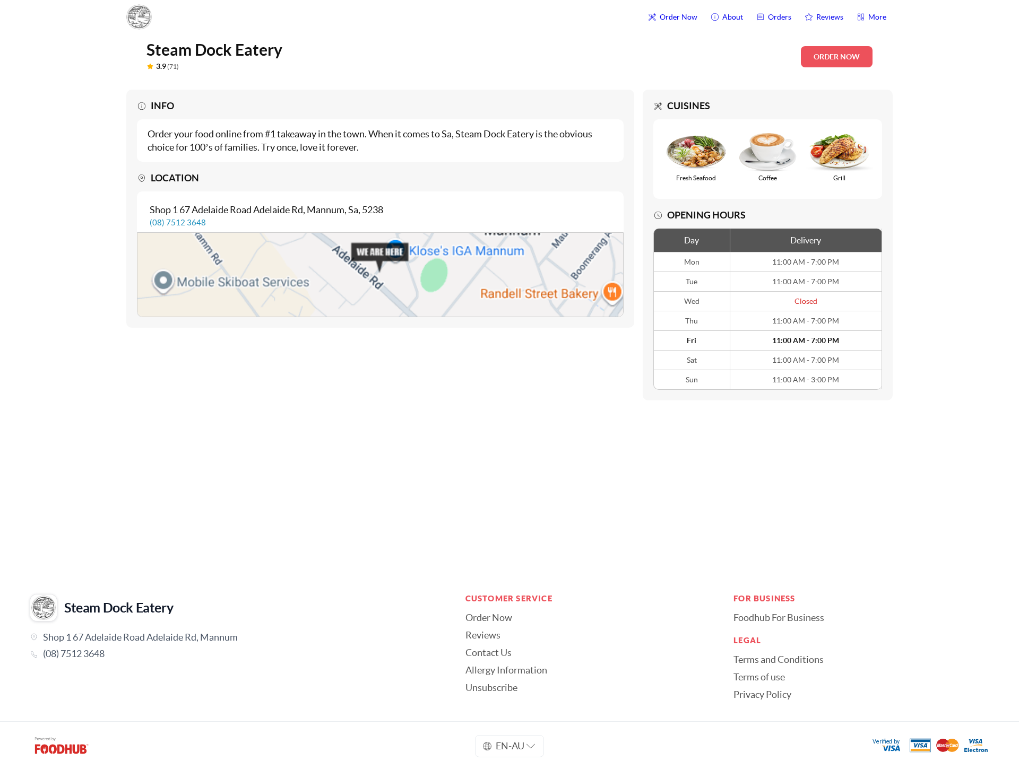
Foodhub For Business (778, 617)
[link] (233, 654)
